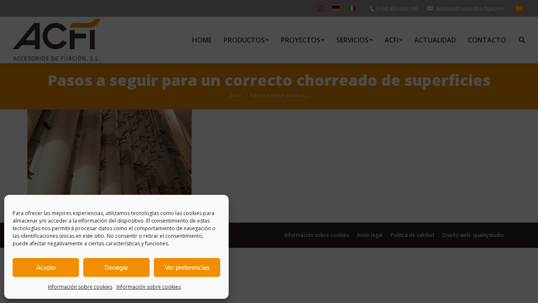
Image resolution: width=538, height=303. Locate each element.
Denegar (116, 267)
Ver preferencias (187, 267)
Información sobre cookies (80, 286)
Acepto (45, 267)
